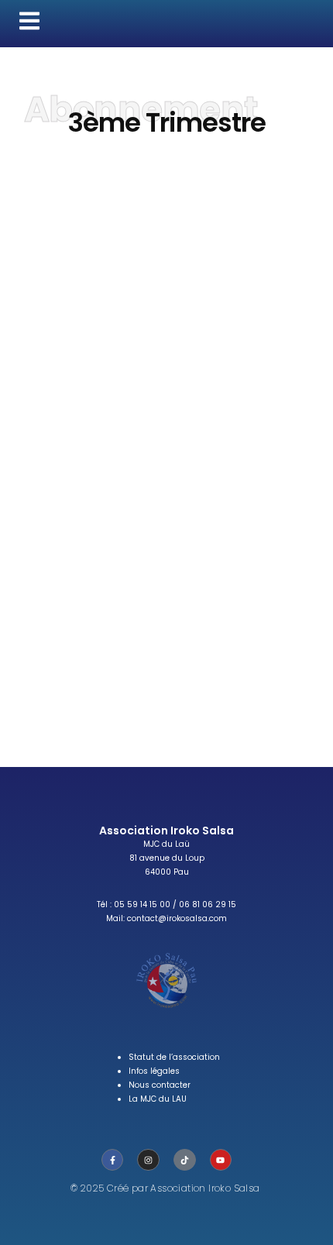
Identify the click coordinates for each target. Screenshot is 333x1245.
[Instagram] (148, 1160)
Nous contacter (160, 1085)
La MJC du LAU (158, 1099)
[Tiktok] (184, 1160)
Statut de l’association (174, 1057)
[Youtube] (221, 1160)
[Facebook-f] (112, 1160)
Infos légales (154, 1071)
